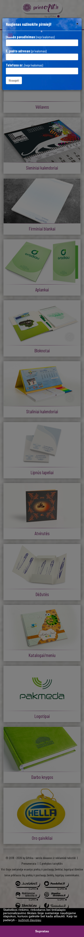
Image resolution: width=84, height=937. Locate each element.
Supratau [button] (42, 931)
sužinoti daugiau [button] (29, 920)
